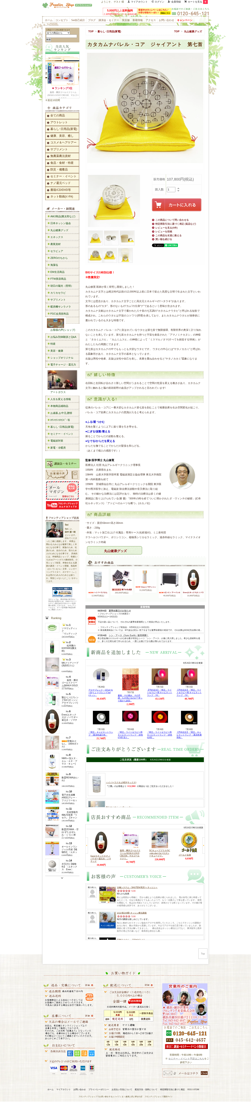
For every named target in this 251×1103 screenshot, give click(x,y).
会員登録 (176, 1)
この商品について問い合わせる (172, 219)
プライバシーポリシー (98, 1089)
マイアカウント (139, 1)
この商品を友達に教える (168, 235)
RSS (189, 1089)
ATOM (196, 1089)
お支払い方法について (122, 1089)
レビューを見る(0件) (166, 227)
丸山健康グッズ (193, 31)
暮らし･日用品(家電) (109, 31)
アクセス (151, 20)
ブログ (92, 20)
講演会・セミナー (109, 20)
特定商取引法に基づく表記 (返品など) (175, 223)
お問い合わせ (166, 20)
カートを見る (197, 1)
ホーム (49, 20)
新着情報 (138, 20)
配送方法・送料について (146, 1089)
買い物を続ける (163, 239)
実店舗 (126, 20)
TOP (91, 31)
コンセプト (61, 20)
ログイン (159, 1)
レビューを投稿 (163, 231)
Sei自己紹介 (78, 20)
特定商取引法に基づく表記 (172, 1089)
